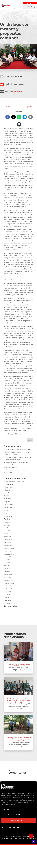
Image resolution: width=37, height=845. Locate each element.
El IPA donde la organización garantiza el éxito (18, 449)
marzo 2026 (7, 537)
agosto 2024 (7, 592)
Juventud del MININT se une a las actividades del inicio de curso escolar (18, 738)
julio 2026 (7, 525)
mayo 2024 (7, 600)
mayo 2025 (7, 566)
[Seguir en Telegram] (14, 827)
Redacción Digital (16, 76)
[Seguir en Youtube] (17, 827)
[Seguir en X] (6, 827)
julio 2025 (7, 560)
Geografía (7, 501)
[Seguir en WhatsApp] (22, 827)
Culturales (7, 490)
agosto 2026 (7, 522)
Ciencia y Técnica (9, 487)
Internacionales (8, 504)
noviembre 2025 (9, 548)
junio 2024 (7, 598)
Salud (5, 513)
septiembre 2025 (9, 554)
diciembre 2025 (8, 545)
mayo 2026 (7, 531)
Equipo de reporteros (16, 668)
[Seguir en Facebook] (2, 827)
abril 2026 (7, 534)
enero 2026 (7, 542)
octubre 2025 (8, 551)
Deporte (6, 496)
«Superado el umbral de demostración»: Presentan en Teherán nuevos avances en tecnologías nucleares (17, 465)
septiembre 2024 (9, 589)
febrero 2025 (8, 574)
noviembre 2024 (9, 583)
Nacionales (18, 91)
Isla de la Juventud (9, 507)
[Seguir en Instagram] (10, 827)
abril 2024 (7, 603)
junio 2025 (7, 563)
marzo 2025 (7, 571)
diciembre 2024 (8, 580)
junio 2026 (7, 528)
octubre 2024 (8, 586)
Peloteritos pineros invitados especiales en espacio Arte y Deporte (18, 700)
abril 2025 (7, 568)
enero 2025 (7, 577)
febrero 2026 (8, 539)
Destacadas (7, 499)
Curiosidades (8, 493)
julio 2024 (7, 595)
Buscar (30, 440)
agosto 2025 (7, 557)
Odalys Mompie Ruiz (17, 704)
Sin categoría (8, 516)
